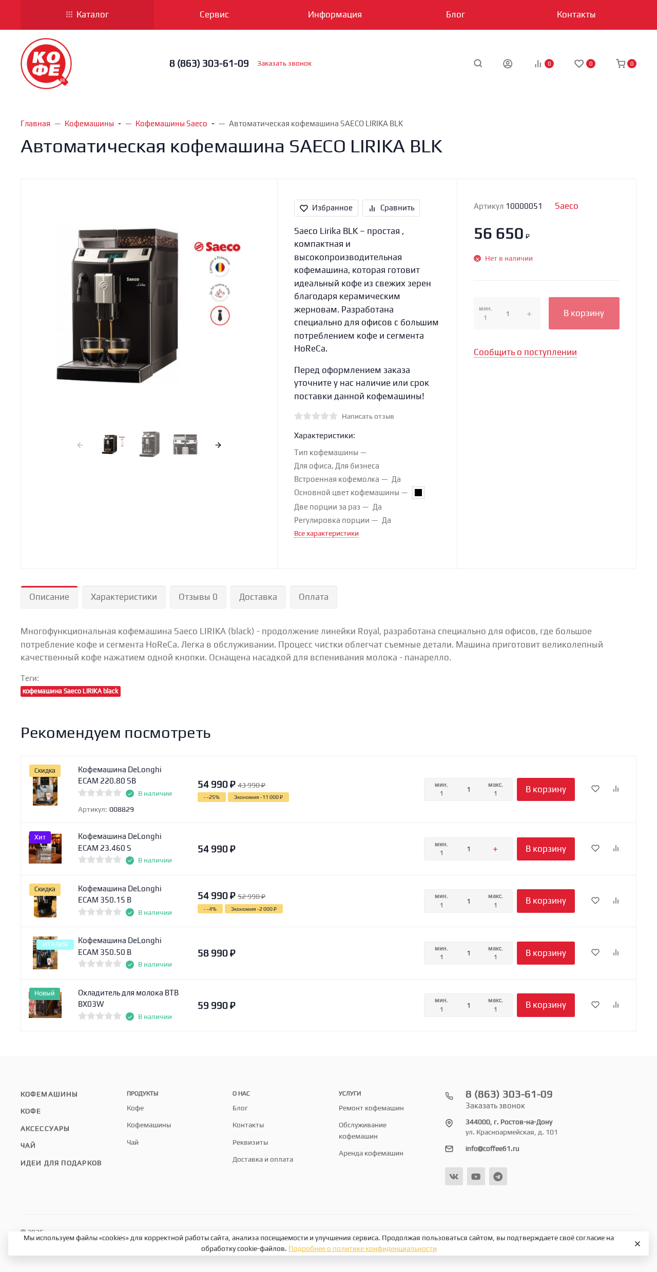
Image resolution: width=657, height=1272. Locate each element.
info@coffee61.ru (492, 1148)
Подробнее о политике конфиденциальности (362, 1248)
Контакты (248, 1125)
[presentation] (80, 444)
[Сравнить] (616, 789)
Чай (28, 1145)
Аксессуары (45, 1128)
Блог (240, 1108)
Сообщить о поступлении (525, 352)
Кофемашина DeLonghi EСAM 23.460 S (120, 842)
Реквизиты (250, 1142)
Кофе (31, 1111)
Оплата (313, 597)
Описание (49, 597)
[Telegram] (498, 1176)
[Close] (636, 1244)
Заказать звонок (284, 63)
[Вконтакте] (454, 1176)
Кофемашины (49, 1094)
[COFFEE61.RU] (46, 63)
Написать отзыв (368, 416)
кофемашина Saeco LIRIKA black (71, 691)
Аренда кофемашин (371, 1153)
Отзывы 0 (198, 597)
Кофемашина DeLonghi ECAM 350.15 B (120, 894)
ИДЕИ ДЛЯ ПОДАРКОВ (61, 1163)
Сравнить (397, 207)
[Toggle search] (477, 63)
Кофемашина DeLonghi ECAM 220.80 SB (120, 775)
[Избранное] (595, 789)
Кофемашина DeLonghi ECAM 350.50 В (120, 946)
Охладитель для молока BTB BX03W (128, 998)
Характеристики (124, 597)
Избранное (332, 207)
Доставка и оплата (263, 1159)
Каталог (92, 14)
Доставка (258, 597)
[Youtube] (476, 1176)
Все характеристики (326, 533)
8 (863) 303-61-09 (209, 63)
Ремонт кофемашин (371, 1108)
